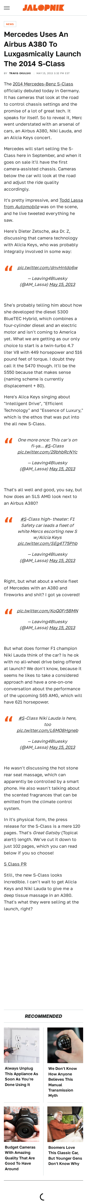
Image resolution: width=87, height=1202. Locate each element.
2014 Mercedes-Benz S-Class (43, 83)
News (10, 24)
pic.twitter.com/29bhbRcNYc (47, 451)
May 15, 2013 (62, 284)
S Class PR (15, 863)
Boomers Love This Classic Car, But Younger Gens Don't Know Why (65, 1155)
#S (48, 445)
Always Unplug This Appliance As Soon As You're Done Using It (21, 1076)
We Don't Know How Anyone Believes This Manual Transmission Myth (62, 1082)
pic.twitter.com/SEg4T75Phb (47, 543)
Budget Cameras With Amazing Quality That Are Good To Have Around (20, 1158)
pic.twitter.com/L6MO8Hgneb (47, 730)
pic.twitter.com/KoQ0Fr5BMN (47, 610)
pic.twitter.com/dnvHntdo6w (47, 267)
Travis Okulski (20, 73)
